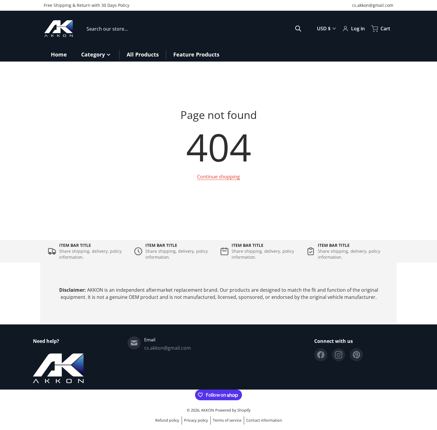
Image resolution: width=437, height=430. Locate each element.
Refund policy (167, 420)
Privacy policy (196, 420)
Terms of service (227, 420)
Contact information (264, 420)
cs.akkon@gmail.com (372, 5)
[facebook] (320, 354)
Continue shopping (218, 176)
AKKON (207, 410)
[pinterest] (356, 354)
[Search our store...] (298, 28)
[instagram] (338, 354)
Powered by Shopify (233, 410)
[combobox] (194, 28)
